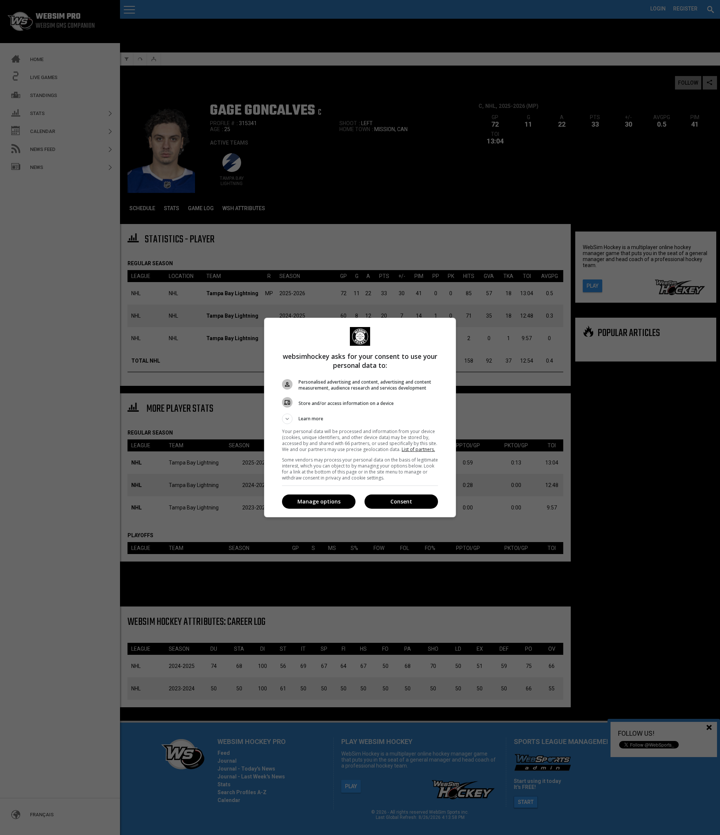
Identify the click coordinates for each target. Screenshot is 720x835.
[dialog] (360, 417)
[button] (360, 419)
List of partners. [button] (418, 449)
